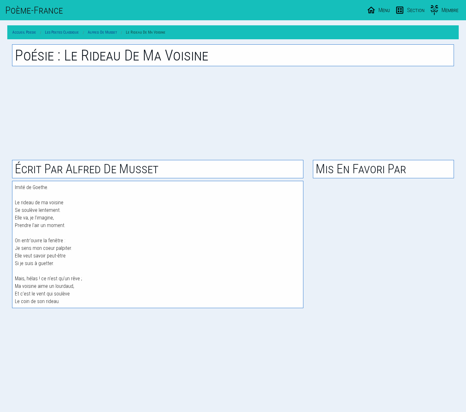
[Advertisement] (233, 113)
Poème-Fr (34, 10)
